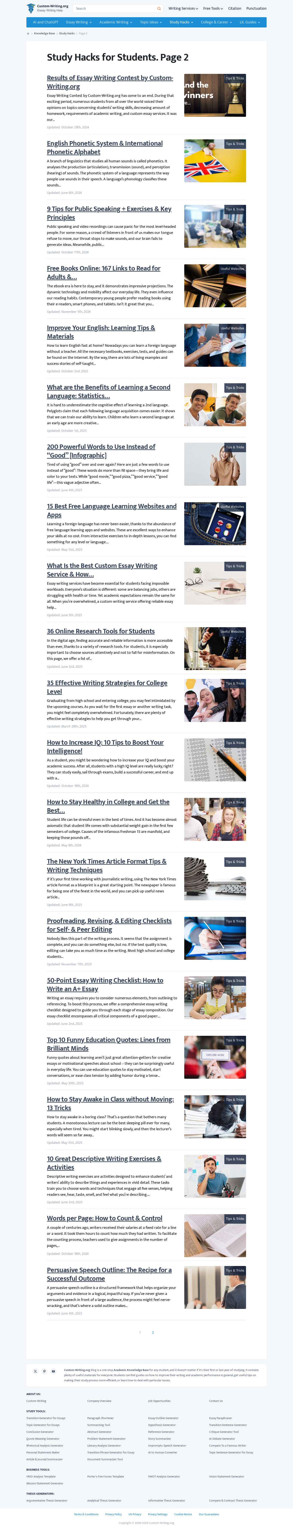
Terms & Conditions (86, 1514)
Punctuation (256, 9)
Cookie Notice (183, 1514)
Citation (234, 9)
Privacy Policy (113, 1514)
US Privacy (134, 1514)
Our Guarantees (209, 1514)
